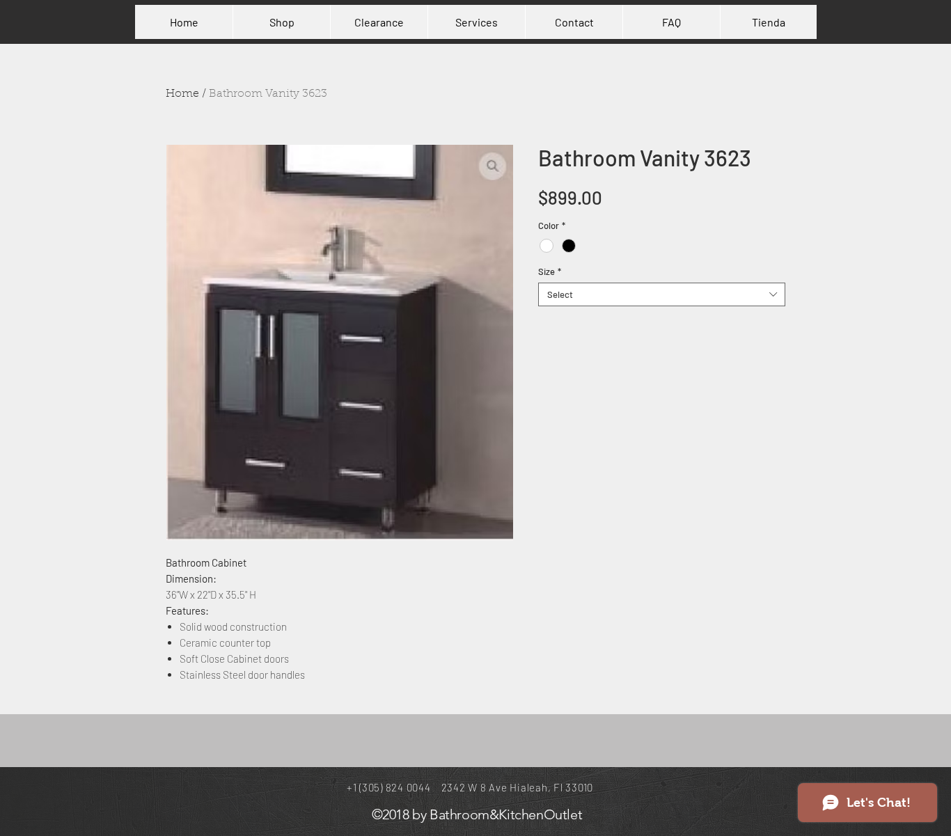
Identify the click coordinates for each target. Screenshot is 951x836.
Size (549, 271)
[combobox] (661, 294)
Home (182, 94)
